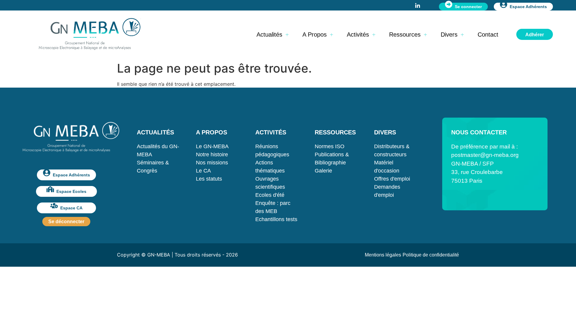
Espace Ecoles (71, 191)
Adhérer (534, 34)
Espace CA (71, 208)
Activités (358, 34)
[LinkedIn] (417, 5)
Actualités (269, 34)
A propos (314, 34)
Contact (488, 34)
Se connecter (468, 6)
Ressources (405, 34)
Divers (449, 34)
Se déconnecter (66, 221)
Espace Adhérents (528, 6)
